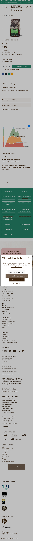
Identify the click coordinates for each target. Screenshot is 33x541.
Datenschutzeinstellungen (16, 272)
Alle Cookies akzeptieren (16, 280)
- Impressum (16, 283)
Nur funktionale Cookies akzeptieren (17, 276)
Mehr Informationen (16, 267)
